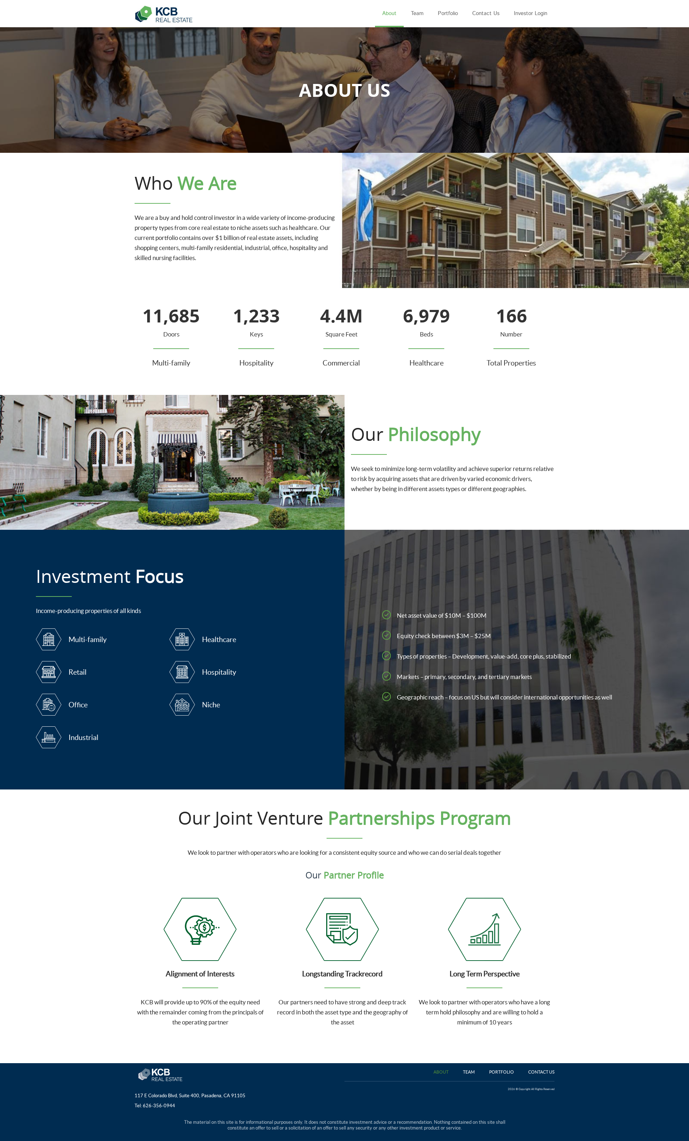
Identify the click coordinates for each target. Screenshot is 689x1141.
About (441, 1072)
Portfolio (501, 1072)
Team (469, 1072)
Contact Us (541, 1072)
